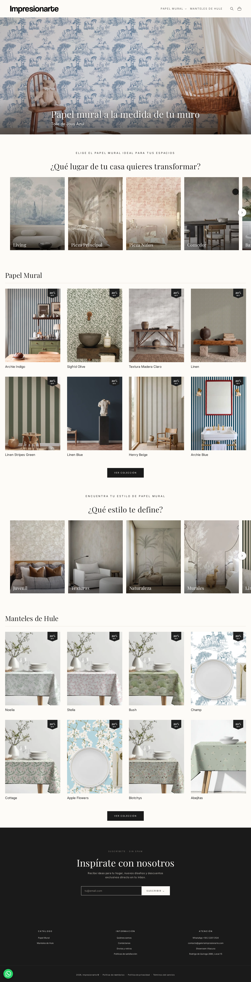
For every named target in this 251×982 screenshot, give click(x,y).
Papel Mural (23, 275)
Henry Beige (138, 455)
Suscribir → (156, 890)
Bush (133, 710)
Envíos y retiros (124, 948)
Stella (71, 710)
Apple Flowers (78, 798)
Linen (195, 367)
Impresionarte (90, 975)
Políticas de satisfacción (125, 954)
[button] (173, 8)
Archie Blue (199, 455)
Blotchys (135, 798)
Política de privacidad (139, 975)
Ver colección (125, 472)
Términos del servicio (164, 975)
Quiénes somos (124, 938)
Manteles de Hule (31, 618)
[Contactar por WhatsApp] (8, 974)
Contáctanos (124, 943)
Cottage (11, 798)
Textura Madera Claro (145, 367)
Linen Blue (75, 455)
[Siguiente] (242, 212)
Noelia (10, 710)
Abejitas (197, 798)
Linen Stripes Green (20, 455)
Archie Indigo (15, 367)
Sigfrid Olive (76, 367)
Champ (196, 710)
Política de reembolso (114, 975)
